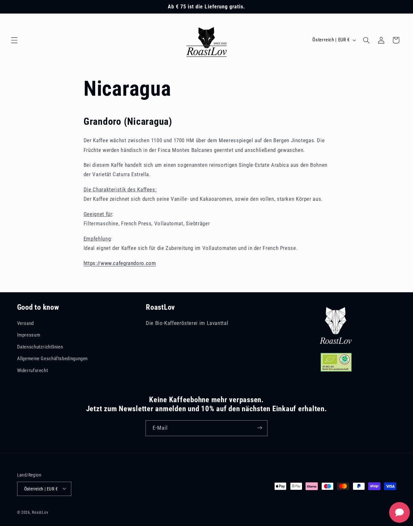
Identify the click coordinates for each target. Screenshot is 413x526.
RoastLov (40, 512)
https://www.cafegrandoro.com (120, 263)
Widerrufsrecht (32, 370)
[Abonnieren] (259, 428)
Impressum (28, 335)
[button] (14, 40)
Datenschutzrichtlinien (40, 347)
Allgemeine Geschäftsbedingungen (52, 359)
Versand (25, 323)
